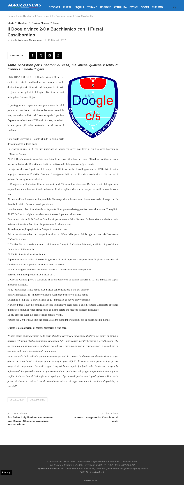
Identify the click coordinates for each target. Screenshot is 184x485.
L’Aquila (79, 7)
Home (10, 16)
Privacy (6, 472)
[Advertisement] (151, 54)
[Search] (174, 7)
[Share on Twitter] (41, 55)
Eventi (134, 7)
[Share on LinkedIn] (49, 55)
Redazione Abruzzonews (30, 40)
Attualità (120, 7)
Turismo (157, 7)
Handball (27, 16)
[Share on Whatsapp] (58, 55)
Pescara (54, 7)
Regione (105, 7)
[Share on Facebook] (32, 55)
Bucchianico (17, 400)
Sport (145, 7)
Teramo (92, 7)
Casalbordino (37, 400)
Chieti (67, 7)
